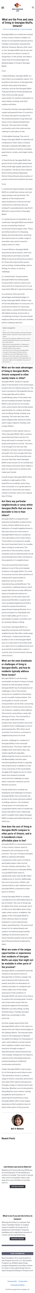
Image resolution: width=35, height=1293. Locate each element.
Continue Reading (17, 1186)
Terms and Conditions (18, 1285)
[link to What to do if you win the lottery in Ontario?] (17, 1202)
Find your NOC (12, 1281)
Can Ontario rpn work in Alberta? (17, 1167)
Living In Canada (26, 29)
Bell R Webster (15, 29)
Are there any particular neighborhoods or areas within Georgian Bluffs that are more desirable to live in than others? (16, 340)
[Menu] (2, 8)
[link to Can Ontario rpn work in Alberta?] (17, 1153)
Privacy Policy (23, 1281)
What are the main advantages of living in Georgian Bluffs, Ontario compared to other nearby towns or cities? (17, 334)
